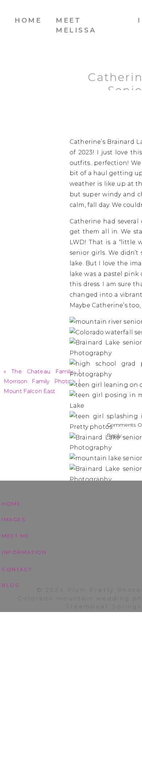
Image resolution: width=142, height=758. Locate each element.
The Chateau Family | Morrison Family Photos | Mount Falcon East (42, 381)
